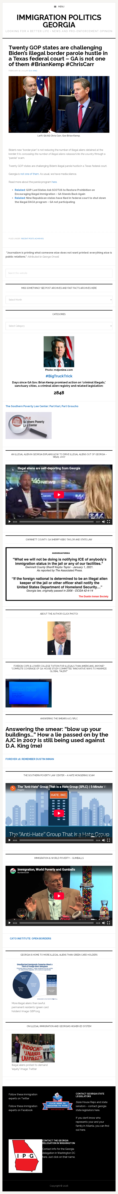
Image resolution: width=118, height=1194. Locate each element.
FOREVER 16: (13, 759)
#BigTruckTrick (59, 376)
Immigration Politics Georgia (59, 21)
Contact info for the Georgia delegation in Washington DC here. (58, 1152)
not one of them (29, 174)
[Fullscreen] (108, 521)
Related (20, 190)
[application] (59, 495)
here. (54, 182)
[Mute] (103, 521)
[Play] (9, 521)
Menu (61, 6)
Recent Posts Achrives (32, 239)
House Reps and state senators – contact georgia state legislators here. (91, 1106)
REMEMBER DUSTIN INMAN (38, 759)
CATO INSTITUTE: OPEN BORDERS (28, 938)
